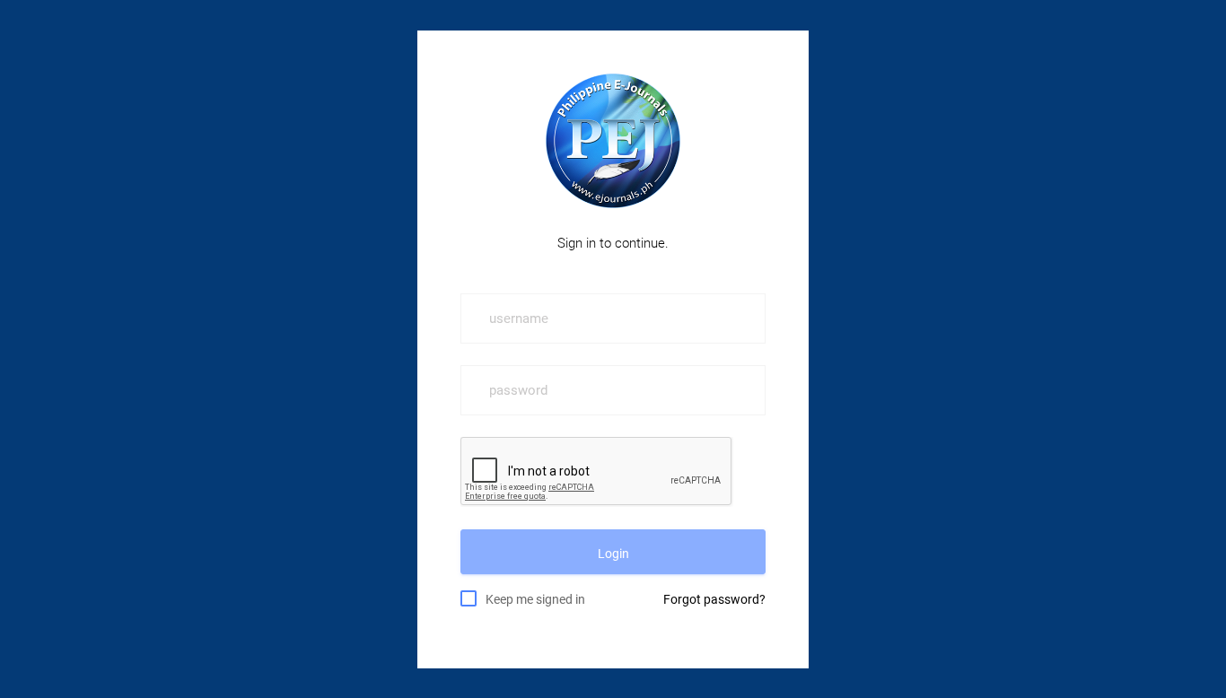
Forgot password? (714, 599)
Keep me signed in (535, 599)
